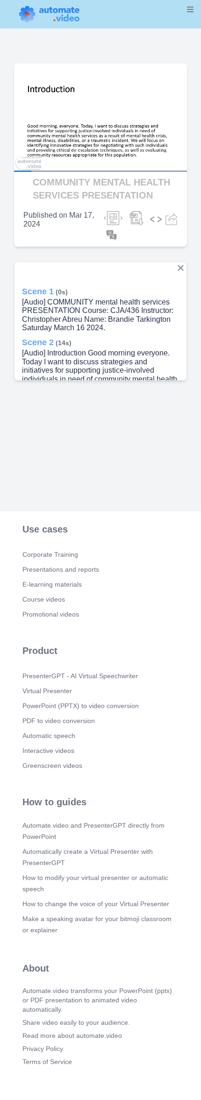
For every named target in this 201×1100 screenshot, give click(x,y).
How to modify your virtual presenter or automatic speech (95, 883)
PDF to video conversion (58, 720)
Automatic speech (48, 735)
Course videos (43, 599)
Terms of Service (47, 1061)
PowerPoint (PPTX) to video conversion (80, 706)
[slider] (46, 144)
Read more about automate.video (72, 1035)
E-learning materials (52, 584)
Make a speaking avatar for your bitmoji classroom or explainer (97, 924)
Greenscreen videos (52, 765)
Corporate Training (50, 554)
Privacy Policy (42, 1048)
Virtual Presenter (47, 691)
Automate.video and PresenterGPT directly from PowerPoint (93, 831)
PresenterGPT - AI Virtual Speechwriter (80, 676)
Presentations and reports (60, 569)
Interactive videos (48, 750)
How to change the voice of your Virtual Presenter (95, 904)
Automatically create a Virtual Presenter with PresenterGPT (87, 857)
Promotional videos (50, 614)
